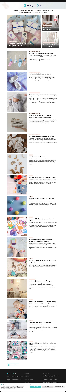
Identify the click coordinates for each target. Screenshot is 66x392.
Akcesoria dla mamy (23, 10)
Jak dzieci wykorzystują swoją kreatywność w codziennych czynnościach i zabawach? (41, 240)
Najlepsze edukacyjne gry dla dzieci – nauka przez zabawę (42, 343)
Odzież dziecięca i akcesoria (38, 12)
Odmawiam (47, 386)
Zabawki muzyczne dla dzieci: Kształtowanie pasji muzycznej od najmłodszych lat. (42, 261)
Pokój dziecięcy (15, 10)
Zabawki (45, 12)
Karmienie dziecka (38, 10)
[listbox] (33, 31)
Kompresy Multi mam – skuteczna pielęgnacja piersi (21, 44)
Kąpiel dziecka (30, 10)
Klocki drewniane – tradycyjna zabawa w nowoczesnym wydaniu (40, 323)
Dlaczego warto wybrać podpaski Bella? (49, 28)
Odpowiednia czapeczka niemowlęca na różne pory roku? (43, 95)
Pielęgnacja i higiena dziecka (48, 10)
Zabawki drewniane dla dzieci (37, 157)
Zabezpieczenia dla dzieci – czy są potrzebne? (50, 45)
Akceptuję (36, 386)
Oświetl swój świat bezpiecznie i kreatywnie (40, 281)
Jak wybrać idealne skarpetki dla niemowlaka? (41, 53)
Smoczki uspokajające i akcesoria (25, 12)
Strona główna (9, 0)
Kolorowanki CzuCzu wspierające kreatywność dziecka (41, 219)
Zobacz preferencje (59, 386)
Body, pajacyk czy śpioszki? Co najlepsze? (40, 115)
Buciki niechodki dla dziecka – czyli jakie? (40, 74)
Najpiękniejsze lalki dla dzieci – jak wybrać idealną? (42, 301)
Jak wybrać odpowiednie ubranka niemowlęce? (41, 136)
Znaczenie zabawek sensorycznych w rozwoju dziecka (41, 199)
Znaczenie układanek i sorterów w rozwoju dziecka (42, 177)
